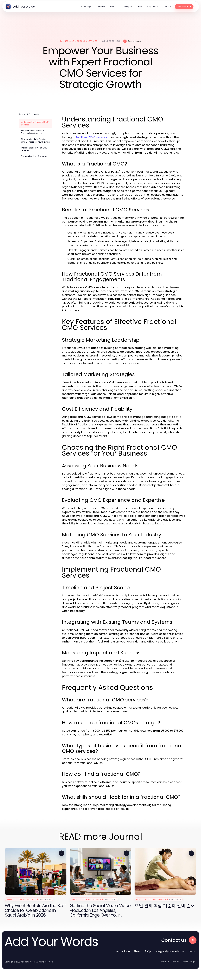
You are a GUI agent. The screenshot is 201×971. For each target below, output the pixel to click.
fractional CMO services (91, 137)
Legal (192, 961)
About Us (165, 961)
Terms (185, 961)
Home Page (123, 951)
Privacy (175, 961)
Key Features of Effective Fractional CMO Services (32, 131)
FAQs (148, 951)
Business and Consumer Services (78, 41)
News (137, 951)
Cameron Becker (134, 41)
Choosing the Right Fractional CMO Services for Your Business (35, 140)
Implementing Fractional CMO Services (34, 149)
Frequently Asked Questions (34, 156)
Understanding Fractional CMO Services (35, 123)
